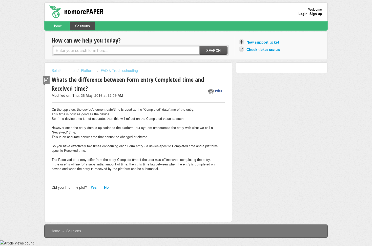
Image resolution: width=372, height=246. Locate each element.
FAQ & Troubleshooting (119, 70)
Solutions (82, 25)
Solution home (64, 70)
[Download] (177, 56)
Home (57, 25)
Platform (87, 70)
